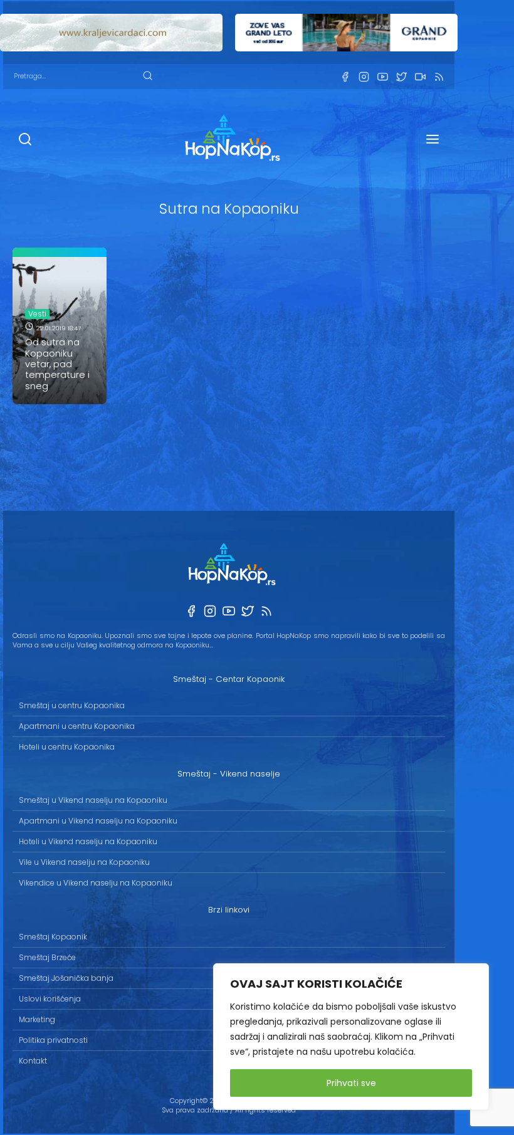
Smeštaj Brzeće (47, 957)
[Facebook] (344, 76)
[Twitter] (401, 76)
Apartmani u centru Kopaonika (77, 726)
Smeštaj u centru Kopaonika (72, 705)
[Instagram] (363, 76)
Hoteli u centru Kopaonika (67, 746)
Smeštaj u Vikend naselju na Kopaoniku (93, 800)
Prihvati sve (351, 1083)
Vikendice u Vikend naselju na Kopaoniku (95, 882)
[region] (351, 1036)
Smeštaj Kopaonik (53, 936)
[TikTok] (420, 76)
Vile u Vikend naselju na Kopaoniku (84, 862)
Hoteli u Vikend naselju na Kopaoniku (88, 841)
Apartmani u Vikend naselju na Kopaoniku (98, 820)
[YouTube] (382, 76)
